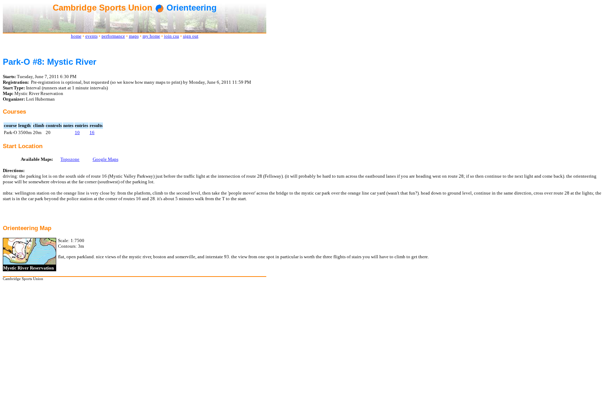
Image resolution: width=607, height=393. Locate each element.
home (76, 36)
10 (77, 132)
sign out (190, 36)
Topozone (69, 159)
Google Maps (105, 159)
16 (92, 132)
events (91, 36)
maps (134, 36)
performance (113, 36)
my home (151, 36)
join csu (171, 36)
